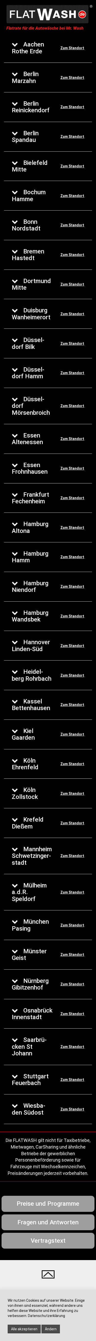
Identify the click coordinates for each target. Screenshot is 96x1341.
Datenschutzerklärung (46, 1316)
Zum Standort (72, 48)
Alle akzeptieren (24, 1329)
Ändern (51, 1329)
